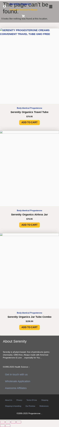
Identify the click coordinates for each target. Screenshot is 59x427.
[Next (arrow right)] (7, 425)
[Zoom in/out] (2, 422)
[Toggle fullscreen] (7, 422)
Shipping (44, 400)
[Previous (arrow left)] (2, 425)
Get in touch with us (16, 374)
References (44, 406)
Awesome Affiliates (16, 388)
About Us (8, 400)
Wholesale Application (17, 381)
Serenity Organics (20, 4)
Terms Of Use (31, 400)
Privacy (19, 400)
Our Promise (30, 406)
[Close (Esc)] (18, 422)
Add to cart (29, 122)
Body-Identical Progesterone (29, 108)
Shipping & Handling (13, 406)
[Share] (13, 422)
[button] (51, 7)
